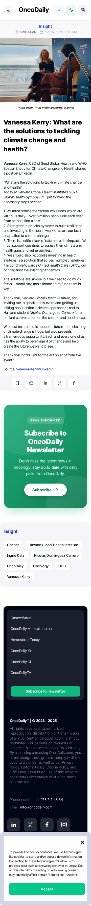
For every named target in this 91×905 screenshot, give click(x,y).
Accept (47, 889)
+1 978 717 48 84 (49, 799)
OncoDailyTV (21, 672)
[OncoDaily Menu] (8, 10)
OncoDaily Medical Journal (31, 628)
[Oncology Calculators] (59, 10)
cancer (13, 545)
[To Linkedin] (45, 383)
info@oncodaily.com (36, 807)
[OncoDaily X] (30, 824)
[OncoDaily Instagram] (63, 824)
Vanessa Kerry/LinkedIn (35, 369)
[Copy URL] (17, 383)
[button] (82, 842)
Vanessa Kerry (18, 576)
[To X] (59, 383)
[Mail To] (31, 383)
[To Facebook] (74, 383)
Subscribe (42, 489)
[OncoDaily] (34, 10)
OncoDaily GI (21, 662)
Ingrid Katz (15, 555)
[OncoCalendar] (82, 10)
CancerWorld (21, 618)
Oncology (41, 566)
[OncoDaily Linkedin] (13, 824)
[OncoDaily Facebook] (47, 824)
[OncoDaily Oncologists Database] (71, 10)
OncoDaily (15, 566)
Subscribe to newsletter (45, 691)
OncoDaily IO (21, 651)
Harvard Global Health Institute (53, 545)
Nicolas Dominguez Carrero (56, 555)
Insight (45, 26)
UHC (62, 566)
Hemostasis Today (25, 639)
